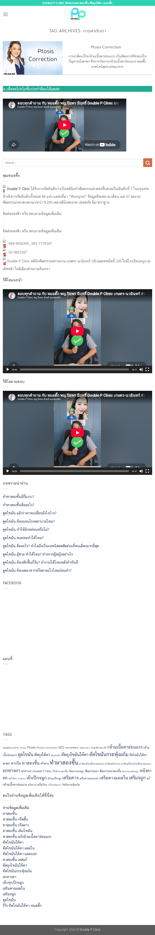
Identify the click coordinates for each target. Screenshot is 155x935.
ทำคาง (44, 763)
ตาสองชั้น (31, 763)
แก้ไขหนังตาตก (54, 785)
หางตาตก (22, 778)
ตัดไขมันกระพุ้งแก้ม (109, 754)
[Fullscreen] (147, 369)
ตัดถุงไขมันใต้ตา (74, 754)
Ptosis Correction (107, 47)
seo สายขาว (72, 747)
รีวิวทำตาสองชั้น (60, 771)
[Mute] (141, 369)
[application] (77, 331)
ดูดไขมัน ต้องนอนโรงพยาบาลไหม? (29, 521)
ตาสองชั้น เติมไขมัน (17, 830)
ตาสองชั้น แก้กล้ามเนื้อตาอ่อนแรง (27, 836)
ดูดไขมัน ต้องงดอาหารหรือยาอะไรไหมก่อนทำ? (37, 570)
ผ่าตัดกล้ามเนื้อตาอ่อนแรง (91, 763)
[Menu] (5, 14)
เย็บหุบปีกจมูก (54, 778)
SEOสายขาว (85, 747)
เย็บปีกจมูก (37, 777)
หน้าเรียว (13, 778)
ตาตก (6, 763)
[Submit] (147, 162)
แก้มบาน (32, 784)
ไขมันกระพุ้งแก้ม (71, 784)
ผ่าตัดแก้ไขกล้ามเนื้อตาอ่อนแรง (136, 763)
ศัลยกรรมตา (92, 771)
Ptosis (31, 747)
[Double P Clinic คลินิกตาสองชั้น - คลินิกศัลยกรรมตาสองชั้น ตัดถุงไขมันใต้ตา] (77, 14)
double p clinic (11, 747)
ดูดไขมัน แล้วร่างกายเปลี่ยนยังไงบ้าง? (30, 513)
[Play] (8, 369)
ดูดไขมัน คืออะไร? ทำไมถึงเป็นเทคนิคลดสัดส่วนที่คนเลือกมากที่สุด (51, 545)
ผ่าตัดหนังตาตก (112, 763)
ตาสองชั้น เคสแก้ (15, 859)
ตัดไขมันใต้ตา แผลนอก (20, 853)
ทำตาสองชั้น (64, 762)
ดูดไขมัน (25, 754)
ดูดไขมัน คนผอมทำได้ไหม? (23, 537)
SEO (61, 747)
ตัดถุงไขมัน (55, 755)
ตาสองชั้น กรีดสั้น (15, 819)
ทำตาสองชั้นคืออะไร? (18, 504)
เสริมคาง (70, 777)
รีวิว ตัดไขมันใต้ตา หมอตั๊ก (22, 905)
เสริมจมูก (137, 777)
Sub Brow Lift (98, 747)
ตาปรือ (16, 763)
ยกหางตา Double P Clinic (36, 771)
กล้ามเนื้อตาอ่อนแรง (124, 747)
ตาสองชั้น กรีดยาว (16, 825)
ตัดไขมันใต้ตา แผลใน (19, 848)
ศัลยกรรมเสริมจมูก (130, 771)
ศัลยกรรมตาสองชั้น (110, 771)
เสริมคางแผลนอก (89, 778)
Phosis (23, 747)
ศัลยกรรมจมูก (76, 771)
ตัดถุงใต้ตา (42, 754)
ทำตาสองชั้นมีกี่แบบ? (18, 496)
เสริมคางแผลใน (113, 777)
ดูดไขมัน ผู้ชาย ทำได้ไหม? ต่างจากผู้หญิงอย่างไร (38, 554)
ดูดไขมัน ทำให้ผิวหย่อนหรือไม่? (26, 529)
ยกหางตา (11, 770)
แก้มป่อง (42, 784)
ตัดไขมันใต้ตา (138, 755)
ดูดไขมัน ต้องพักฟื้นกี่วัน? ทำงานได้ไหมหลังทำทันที (40, 562)
